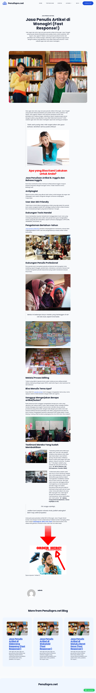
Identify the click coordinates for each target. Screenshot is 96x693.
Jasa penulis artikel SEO (32, 228)
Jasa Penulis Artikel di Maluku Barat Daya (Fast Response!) (78, 643)
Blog (77, 3)
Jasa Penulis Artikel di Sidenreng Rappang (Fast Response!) (17, 643)
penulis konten (38, 392)
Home (40, 3)
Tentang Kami (50, 3)
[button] (89, 690)
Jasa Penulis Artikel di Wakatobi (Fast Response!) (46, 643)
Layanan (68, 3)
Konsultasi (88, 3)
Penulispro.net (16, 3)
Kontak (60, 3)
